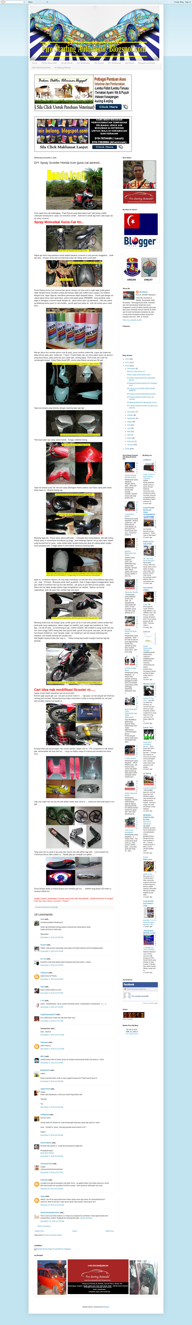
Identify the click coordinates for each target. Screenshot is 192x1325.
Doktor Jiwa (148, 728)
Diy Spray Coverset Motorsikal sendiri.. (141, 394)
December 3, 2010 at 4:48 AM (51, 1081)
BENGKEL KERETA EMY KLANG (148, 817)
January (130, 445)
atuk (42, 919)
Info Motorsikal (83, 63)
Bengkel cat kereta (146, 63)
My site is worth (132, 1029)
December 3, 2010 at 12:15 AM (52, 1035)
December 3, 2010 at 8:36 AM (51, 1135)
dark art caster (149, 684)
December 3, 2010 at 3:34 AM (51, 1063)
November (131, 412)
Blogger (106, 1307)
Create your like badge (150, 1003)
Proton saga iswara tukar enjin (138, 375)
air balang (147, 773)
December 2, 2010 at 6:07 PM (51, 993)
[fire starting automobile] (127, 999)
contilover (147, 460)
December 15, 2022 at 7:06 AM (52, 1221)
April (129, 435)
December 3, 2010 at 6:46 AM (51, 1107)
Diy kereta (129, 63)
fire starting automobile (140, 996)
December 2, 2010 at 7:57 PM (51, 1021)
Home (34, 63)
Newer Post (39, 1231)
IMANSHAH (45, 1070)
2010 (127, 366)
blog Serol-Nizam (47, 1153)
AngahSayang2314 (48, 1014)
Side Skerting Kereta (41, 67)
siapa (42, 1196)
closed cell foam (86, 1218)
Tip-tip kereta (67, 63)
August (130, 422)
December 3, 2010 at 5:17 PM (51, 1172)
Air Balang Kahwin (63, 67)
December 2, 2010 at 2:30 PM (51, 965)
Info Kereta (99, 63)
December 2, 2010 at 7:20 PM (51, 1007)
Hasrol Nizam (45, 1143)
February (131, 441)
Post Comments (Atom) (53, 1235)
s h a (42, 1001)
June (129, 428)
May (129, 431)
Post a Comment (44, 1226)
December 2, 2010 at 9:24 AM (51, 951)
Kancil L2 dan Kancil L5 (136, 371)
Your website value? (131, 1034)
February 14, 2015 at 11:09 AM (52, 1205)
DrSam (43, 945)
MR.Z (42, 1056)
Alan (42, 987)
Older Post (110, 1231)
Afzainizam (143, 292)
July (129, 425)
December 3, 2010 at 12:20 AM (52, 1049)
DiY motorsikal (114, 63)
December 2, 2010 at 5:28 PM (51, 979)
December (131, 369)
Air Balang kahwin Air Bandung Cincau (142, 402)
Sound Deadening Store (49, 1213)
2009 (127, 449)
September (131, 418)
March (129, 438)
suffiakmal (44, 1115)
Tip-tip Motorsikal (49, 63)
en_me (43, 959)
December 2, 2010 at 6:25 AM (51, 937)
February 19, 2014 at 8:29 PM (51, 1189)
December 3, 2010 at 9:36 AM (51, 1156)
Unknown (44, 973)
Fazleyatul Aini (46, 1164)
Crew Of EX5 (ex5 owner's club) (148, 903)
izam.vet (146, 632)
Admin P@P (45, 1089)
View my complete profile (132, 320)
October (130, 415)
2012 (127, 359)
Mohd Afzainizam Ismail (135, 989)
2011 (127, 362)
